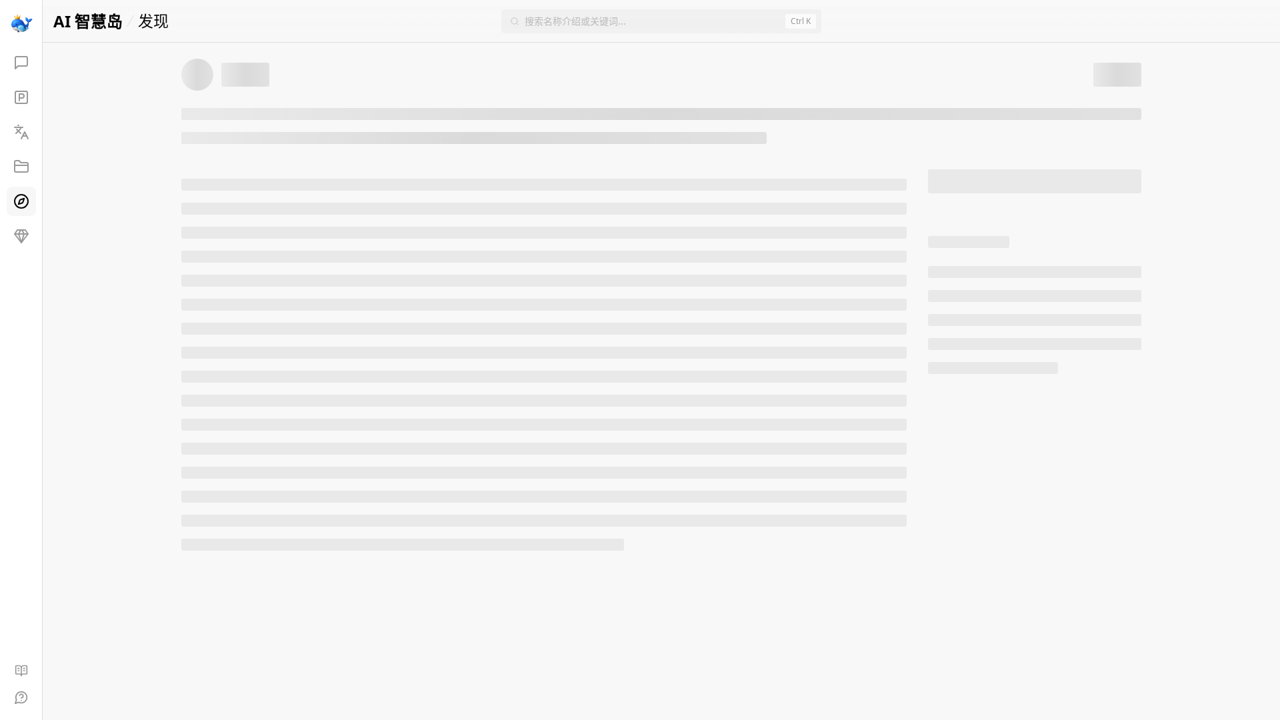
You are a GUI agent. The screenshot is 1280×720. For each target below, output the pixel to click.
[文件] (21, 166)
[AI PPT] (21, 97)
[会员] (21, 236)
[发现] (21, 201)
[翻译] (21, 132)
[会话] (21, 62)
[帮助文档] (21, 671)
